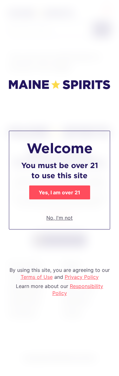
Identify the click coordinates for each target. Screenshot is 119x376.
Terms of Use (37, 277)
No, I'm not (59, 218)
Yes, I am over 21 (59, 192)
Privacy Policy (82, 277)
